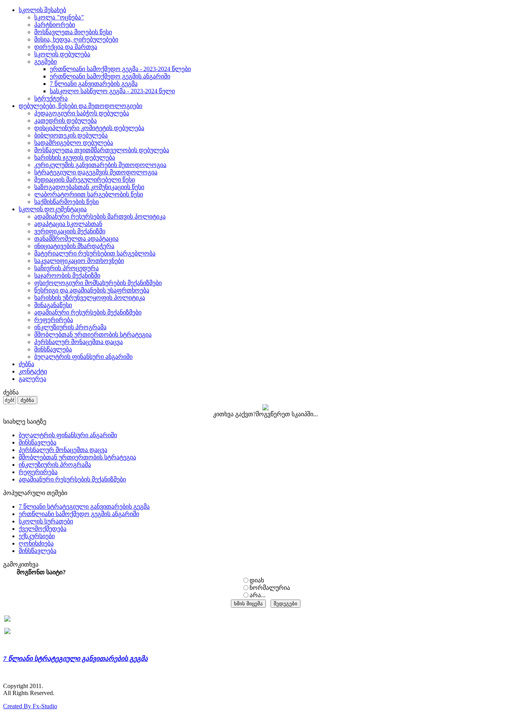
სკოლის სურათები (46, 521)
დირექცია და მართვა (65, 46)
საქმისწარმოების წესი (66, 201)
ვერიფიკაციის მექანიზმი (69, 231)
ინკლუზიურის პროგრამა (70, 327)
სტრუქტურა (51, 98)
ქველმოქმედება (42, 528)
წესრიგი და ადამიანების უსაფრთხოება (91, 290)
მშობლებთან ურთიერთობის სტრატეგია (93, 334)
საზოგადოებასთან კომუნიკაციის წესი (89, 187)
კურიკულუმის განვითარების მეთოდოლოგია (100, 165)
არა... (258, 595)
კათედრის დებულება (65, 120)
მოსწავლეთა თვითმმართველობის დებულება (101, 150)
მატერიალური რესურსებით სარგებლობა (94, 253)
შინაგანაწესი (53, 305)
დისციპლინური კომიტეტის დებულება (89, 128)
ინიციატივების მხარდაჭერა (74, 246)
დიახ (257, 580)
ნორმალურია (270, 587)
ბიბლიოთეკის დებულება (71, 135)
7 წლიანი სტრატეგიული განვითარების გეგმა (84, 506)
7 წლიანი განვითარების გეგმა (94, 83)
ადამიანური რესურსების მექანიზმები (87, 312)
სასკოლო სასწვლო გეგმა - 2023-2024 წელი (112, 91)
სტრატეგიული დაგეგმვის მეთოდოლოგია (95, 172)
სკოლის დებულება (62, 54)
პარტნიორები (54, 24)
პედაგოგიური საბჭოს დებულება (81, 113)
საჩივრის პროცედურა (66, 268)
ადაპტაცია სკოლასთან (68, 224)
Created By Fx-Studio (30, 706)
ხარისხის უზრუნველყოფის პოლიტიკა (89, 297)
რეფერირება (53, 319)
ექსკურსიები (37, 536)
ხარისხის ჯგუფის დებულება (74, 157)
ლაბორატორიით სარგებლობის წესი (88, 194)
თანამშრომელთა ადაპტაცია (76, 238)
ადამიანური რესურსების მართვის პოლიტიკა (100, 216)
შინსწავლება (53, 349)
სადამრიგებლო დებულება (73, 142)
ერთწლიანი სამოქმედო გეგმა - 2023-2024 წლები (120, 69)
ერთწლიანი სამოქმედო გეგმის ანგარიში (110, 76)
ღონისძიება (36, 543)
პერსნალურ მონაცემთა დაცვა (78, 342)
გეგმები (45, 61)
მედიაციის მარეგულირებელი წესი (84, 179)
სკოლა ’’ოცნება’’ (59, 17)
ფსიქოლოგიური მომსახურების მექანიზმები (98, 283)
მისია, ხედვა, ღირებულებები (76, 39)
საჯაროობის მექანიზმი (67, 275)
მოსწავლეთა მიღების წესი (73, 32)
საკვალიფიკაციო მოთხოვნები (79, 260)
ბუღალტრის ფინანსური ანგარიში (83, 356)
